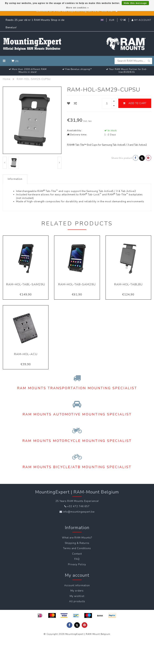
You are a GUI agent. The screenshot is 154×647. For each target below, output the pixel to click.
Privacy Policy (77, 564)
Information (15, 179)
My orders (77, 590)
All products (77, 601)
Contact (77, 554)
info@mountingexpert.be (78, 512)
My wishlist (77, 596)
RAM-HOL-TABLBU (128, 284)
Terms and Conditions (77, 548)
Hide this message (135, 3)
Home (6, 79)
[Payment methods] (40, 615)
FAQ (77, 559)
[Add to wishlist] (68, 103)
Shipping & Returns (77, 543)
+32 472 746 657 (78, 506)
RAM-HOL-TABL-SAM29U (25, 284)
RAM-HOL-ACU (25, 354)
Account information (77, 585)
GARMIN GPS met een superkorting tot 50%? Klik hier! (75, 11)
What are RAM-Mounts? (77, 537)
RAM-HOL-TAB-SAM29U (77, 284)
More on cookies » (77, 7)
